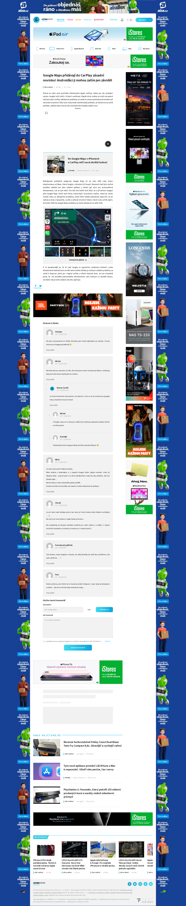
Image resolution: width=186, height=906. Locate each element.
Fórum (70, 19)
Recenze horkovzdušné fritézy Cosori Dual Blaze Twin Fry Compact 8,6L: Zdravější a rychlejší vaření (93, 744)
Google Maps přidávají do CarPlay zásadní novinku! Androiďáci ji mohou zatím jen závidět (77, 78)
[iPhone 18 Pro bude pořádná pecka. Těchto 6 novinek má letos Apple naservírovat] (46, 849)
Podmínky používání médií (52, 893)
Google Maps (37, 288)
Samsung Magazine (39, 899)
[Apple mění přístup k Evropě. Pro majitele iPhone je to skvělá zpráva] (103, 849)
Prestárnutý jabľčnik (64, 545)
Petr (57, 574)
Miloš (57, 459)
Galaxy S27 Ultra (83, 902)
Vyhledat (142, 20)
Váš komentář (48, 615)
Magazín (60, 19)
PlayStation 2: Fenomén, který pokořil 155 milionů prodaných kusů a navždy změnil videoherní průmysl (92, 793)
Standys (58, 331)
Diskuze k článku (51, 323)
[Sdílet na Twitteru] (40, 286)
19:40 (61, 364)
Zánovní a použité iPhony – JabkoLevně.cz (63, 902)
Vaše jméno (47, 605)
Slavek (58, 503)
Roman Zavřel (62, 388)
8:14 (65, 416)
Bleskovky (99, 19)
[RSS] (151, 884)
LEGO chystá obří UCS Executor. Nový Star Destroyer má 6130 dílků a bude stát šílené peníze (73, 864)
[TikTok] (145, 884)
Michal (58, 361)
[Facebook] (130, 884)
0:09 (60, 548)
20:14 (63, 390)
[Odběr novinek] (122, 20)
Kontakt (114, 19)
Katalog (87, 19)
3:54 (60, 577)
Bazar (78, 19)
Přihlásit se (104, 609)
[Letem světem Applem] (43, 20)
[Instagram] (140, 884)
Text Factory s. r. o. (58, 890)
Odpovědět (50, 350)
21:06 (61, 505)
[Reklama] (23, 6)
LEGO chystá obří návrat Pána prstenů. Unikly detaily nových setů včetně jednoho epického (131, 864)
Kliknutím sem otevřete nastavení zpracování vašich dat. (67, 895)
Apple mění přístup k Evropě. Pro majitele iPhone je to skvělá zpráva (102, 863)
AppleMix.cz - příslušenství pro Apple (103, 899)
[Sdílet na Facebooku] (35, 286)
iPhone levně (44, 902)
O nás (46, 895)
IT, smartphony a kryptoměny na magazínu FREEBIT (73, 899)
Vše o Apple (48, 87)
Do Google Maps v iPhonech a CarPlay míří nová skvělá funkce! (87, 160)
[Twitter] (135, 884)
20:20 (61, 462)
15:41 (61, 334)
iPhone (71, 171)
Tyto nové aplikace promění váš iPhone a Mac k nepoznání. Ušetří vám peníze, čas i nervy (89, 767)
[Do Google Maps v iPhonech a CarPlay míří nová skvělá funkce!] (55, 164)
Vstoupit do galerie (76, 260)
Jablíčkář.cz (51, 899)
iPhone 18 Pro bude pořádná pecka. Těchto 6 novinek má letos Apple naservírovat (44, 864)
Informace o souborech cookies (99, 893)
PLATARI (63, 437)
